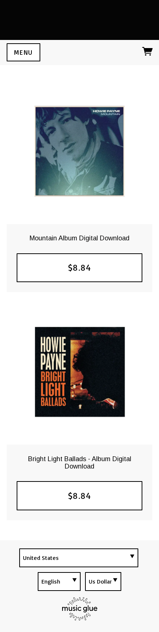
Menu (23, 52)
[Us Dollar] (103, 581)
